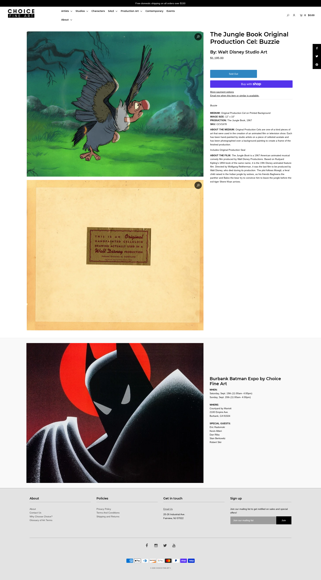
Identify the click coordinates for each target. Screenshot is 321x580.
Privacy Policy (103, 509)
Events (171, 11)
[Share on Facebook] (317, 48)
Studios (80, 11)
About (65, 19)
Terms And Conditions (108, 512)
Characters (98, 11)
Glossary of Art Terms (41, 520)
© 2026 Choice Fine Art (160, 568)
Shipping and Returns (107, 516)
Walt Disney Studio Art (242, 51)
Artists (65, 11)
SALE (111, 11)
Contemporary (154, 11)
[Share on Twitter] (317, 56)
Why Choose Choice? (41, 516)
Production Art (130, 11)
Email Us (168, 509)
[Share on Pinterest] (317, 65)
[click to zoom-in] (198, 36)
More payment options (222, 92)
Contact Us (35, 512)
